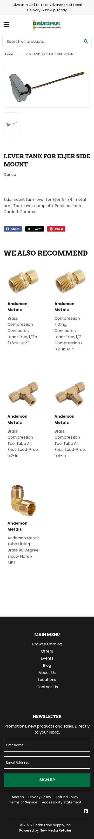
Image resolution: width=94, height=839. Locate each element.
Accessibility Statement (61, 802)
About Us (47, 672)
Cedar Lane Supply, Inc (52, 825)
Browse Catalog (47, 644)
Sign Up (47, 780)
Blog (47, 665)
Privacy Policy (39, 797)
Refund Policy (67, 797)
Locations (47, 679)
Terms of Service (23, 802)
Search (18, 797)
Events (47, 658)
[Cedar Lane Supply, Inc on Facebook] (86, 812)
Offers (47, 651)
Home (8, 54)
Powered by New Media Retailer (45, 830)
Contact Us (47, 687)
